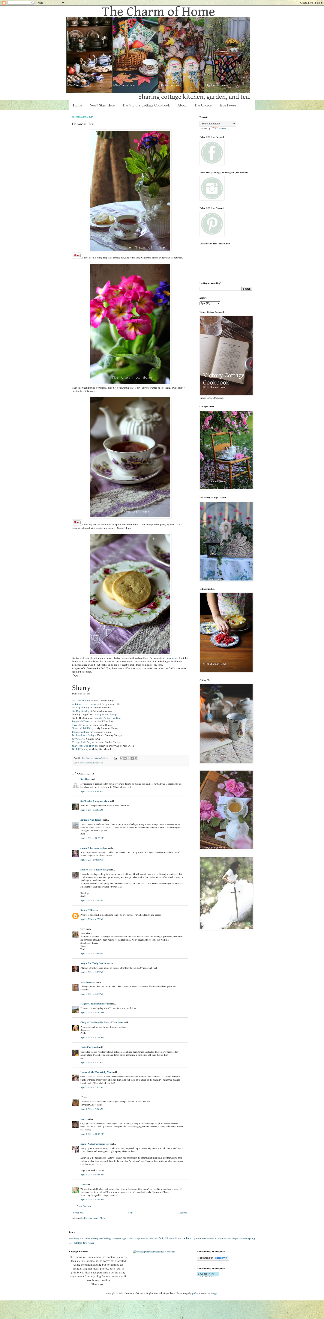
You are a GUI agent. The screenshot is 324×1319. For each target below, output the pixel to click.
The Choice (203, 105)
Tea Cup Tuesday (80, 707)
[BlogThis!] (125, 758)
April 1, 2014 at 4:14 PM (91, 859)
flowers (83, 762)
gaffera (195, 1293)
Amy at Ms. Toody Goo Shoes (94, 963)
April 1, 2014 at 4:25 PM (91, 919)
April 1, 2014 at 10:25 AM (92, 837)
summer (78, 1242)
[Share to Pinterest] (136, 758)
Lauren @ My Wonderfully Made (96, 1072)
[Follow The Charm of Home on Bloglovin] (213, 1259)
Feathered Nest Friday (83, 735)
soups (245, 1238)
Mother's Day (74, 1238)
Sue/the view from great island (95, 801)
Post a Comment (84, 1205)
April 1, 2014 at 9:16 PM (91, 993)
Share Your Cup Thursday (85, 745)
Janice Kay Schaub (89, 1047)
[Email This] (122, 758)
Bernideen (85, 779)
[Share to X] (129, 758)
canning (115, 1238)
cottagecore (139, 1238)
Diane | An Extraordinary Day (95, 1143)
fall (166, 1238)
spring (89, 762)
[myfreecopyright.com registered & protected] (154, 1251)
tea (102, 762)
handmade (206, 1238)
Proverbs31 (85, 1238)
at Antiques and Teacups (104, 714)
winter (91, 1242)
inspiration (217, 1238)
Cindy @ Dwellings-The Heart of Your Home (101, 1022)
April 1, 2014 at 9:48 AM (91, 809)
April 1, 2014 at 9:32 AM (91, 791)
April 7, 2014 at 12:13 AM (92, 1199)
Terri (82, 928)
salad (241, 1238)
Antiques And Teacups (91, 819)
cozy (148, 1238)
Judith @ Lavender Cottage (93, 847)
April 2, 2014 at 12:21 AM (92, 1037)
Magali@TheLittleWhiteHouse (95, 1003)
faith (161, 1238)
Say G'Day (77, 738)
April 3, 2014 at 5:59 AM (91, 1108)
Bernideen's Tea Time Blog (107, 718)
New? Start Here (102, 105)
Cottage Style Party (82, 742)
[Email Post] (115, 758)
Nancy (83, 1119)
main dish (227, 1238)
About (182, 105)
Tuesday (80, 749)
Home (77, 105)
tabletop (96, 762)
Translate (222, 128)
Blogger (214, 1293)
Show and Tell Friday (83, 728)
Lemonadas (171, 658)
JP (81, 1097)
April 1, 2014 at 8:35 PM (91, 971)
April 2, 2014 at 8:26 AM (91, 1062)
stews (71, 1243)
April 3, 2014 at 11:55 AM (92, 1174)
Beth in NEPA (87, 910)
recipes (235, 1238)
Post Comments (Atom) (94, 1217)
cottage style (125, 1238)
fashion (171, 1238)
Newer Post (78, 1212)
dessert (154, 1238)
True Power (227, 105)
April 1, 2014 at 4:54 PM (91, 953)
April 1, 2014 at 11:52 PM (92, 1012)
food (189, 1238)
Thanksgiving (97, 1238)
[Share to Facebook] (132, 758)
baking (107, 1238)
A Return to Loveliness (84, 704)
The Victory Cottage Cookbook (146, 105)
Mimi (83, 1184)
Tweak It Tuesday (81, 725)
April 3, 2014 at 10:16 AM (92, 1133)
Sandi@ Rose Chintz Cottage (94, 869)
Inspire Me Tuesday (82, 721)
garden (197, 1238)
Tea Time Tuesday (81, 700)
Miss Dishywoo (87, 981)
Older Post (182, 1212)
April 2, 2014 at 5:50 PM (91, 1087)
